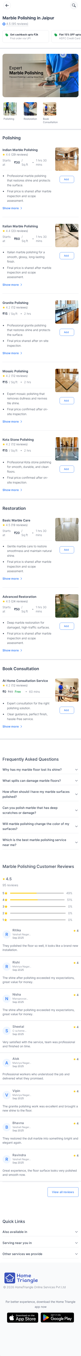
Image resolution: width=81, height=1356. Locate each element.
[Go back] (7, 5)
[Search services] (74, 5)
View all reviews (63, 1192)
